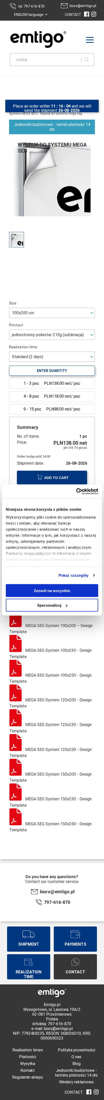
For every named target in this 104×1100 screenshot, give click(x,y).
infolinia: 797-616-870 (52, 1023)
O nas (76, 1056)
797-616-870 (57, 902)
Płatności (27, 1056)
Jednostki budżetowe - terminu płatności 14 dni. (76, 1073)
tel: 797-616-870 (31, 6)
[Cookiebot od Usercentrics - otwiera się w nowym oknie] (76, 491)
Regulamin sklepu (27, 1077)
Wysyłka (27, 1063)
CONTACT (73, 15)
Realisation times (27, 1050)
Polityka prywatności (76, 1050)
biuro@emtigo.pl (83, 6)
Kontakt (27, 1070)
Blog (76, 1063)
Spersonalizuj (49, 605)
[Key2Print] (30, 40)
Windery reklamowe (76, 1082)
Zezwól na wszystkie (52, 590)
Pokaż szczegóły (74, 575)
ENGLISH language (28, 15)
